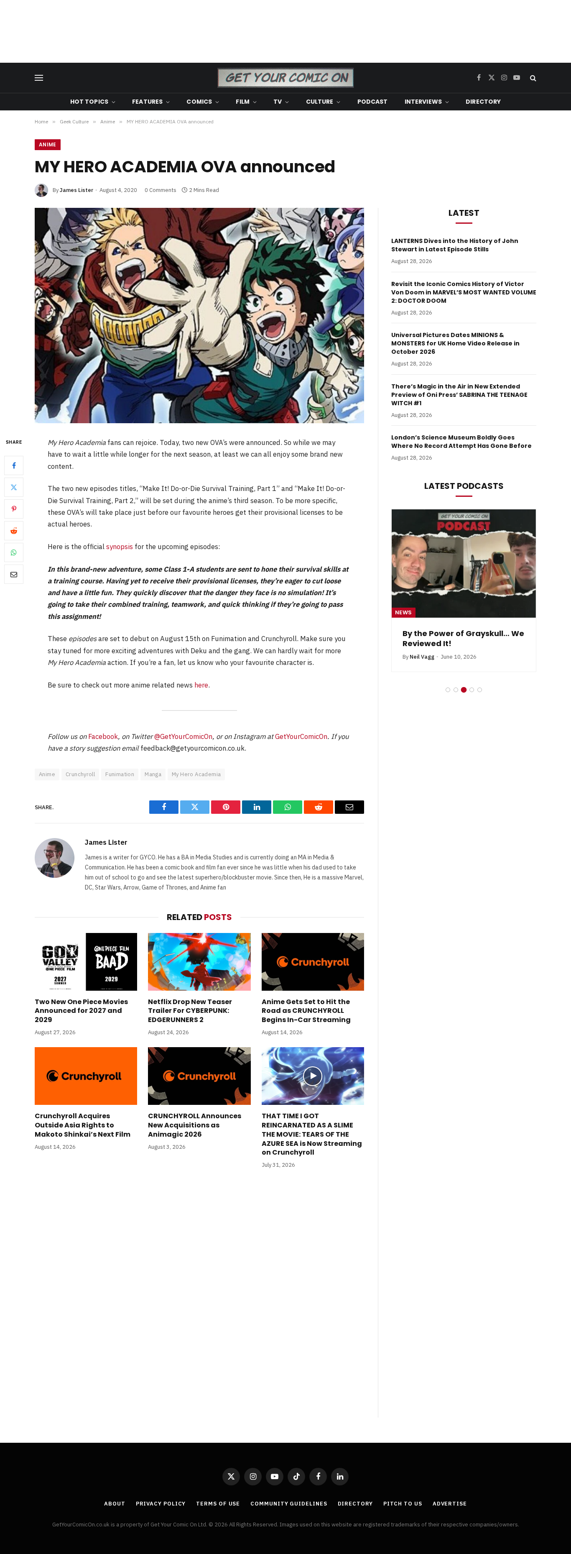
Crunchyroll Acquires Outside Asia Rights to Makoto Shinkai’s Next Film (82, 1125)
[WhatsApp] (13, 552)
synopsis (119, 546)
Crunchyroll (80, 774)
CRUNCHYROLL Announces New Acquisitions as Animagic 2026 (194, 1125)
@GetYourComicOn (183, 736)
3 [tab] (464, 690)
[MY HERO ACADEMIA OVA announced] (199, 315)
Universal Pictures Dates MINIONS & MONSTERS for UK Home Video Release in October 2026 (455, 343)
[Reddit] (13, 531)
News (403, 612)
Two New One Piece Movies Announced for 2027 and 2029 (81, 1011)
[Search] (532, 78)
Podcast (372, 101)
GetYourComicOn (301, 736)
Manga (153, 774)
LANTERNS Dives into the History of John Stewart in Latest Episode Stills (454, 245)
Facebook (103, 736)
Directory (483, 101)
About (114, 1503)
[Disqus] (199, 1301)
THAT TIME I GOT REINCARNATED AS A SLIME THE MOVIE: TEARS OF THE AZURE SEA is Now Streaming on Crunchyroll (312, 1134)
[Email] (13, 574)
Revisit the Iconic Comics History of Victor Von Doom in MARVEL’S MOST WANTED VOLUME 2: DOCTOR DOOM (463, 292)
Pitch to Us (402, 1503)
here (201, 685)
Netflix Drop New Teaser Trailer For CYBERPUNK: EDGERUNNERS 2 (190, 1011)
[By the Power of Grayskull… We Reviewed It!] (464, 563)
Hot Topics (89, 101)
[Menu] (39, 78)
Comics (199, 101)
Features (147, 101)
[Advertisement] (285, 31)
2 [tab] (456, 690)
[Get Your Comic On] (285, 78)
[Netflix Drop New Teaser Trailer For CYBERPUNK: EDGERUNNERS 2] (199, 962)
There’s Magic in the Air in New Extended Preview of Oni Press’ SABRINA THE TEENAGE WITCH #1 (459, 394)
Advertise (450, 1503)
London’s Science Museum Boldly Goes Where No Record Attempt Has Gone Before (461, 441)
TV (277, 101)
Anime (47, 144)
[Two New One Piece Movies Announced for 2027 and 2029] (86, 962)
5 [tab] (480, 690)
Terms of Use (218, 1503)
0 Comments (160, 190)
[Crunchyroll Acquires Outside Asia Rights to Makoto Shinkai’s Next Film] (86, 1076)
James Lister (76, 190)
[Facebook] (13, 465)
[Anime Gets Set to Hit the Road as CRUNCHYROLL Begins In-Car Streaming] (313, 962)
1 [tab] (448, 690)
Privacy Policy (161, 1503)
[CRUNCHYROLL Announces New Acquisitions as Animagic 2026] (199, 1076)
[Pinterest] (13, 509)
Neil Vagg (422, 656)
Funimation (119, 774)
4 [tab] (472, 690)
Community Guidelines (288, 1503)
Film (243, 101)
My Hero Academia (196, 774)
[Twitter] (13, 487)
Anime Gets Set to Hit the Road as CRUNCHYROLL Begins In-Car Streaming (306, 1011)
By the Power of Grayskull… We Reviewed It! (463, 639)
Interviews (423, 101)
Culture (320, 101)
